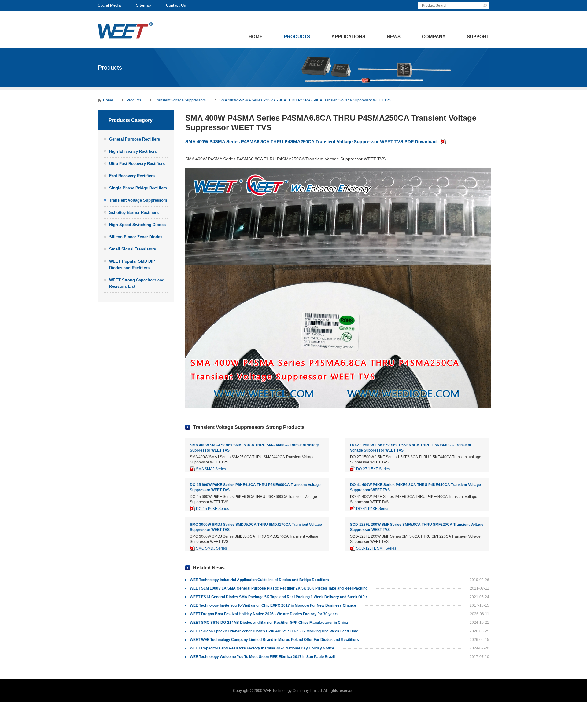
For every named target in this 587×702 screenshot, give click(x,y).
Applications (348, 36)
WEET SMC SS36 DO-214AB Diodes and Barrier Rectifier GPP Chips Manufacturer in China (269, 622)
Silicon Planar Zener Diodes (135, 237)
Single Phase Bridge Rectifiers (138, 188)
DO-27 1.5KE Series (373, 469)
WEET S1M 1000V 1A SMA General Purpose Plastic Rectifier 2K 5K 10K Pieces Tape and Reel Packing (278, 588)
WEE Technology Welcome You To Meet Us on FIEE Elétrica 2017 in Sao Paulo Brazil (262, 657)
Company (433, 36)
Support (478, 36)
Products (297, 36)
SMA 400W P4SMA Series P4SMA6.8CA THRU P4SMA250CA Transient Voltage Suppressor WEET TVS (305, 100)
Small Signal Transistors (132, 249)
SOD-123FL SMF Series (376, 548)
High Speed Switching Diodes (137, 224)
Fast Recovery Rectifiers (132, 176)
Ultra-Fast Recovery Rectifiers (137, 163)
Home (256, 36)
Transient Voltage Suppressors (180, 100)
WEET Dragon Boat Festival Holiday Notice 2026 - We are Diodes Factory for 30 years (264, 614)
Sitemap (143, 5)
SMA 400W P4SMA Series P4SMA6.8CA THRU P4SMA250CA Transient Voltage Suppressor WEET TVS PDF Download (311, 141)
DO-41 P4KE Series (372, 508)
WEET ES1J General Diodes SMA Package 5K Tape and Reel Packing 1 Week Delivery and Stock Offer (278, 597)
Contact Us (176, 5)
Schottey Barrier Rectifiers (134, 212)
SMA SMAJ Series (211, 469)
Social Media (109, 5)
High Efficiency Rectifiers (133, 151)
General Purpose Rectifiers (134, 139)
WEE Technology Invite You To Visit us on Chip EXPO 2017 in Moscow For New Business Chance (273, 605)
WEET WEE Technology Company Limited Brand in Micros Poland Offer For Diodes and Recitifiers (274, 640)
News (394, 36)
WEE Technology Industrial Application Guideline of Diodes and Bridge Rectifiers (259, 580)
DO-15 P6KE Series (212, 508)
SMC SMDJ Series (211, 548)
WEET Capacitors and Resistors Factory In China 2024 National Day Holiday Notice (262, 648)
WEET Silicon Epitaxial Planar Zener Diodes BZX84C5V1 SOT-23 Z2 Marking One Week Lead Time (274, 631)
